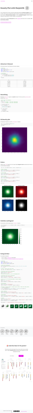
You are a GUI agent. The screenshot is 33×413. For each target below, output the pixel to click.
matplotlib (19, 18)
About (26, 411)
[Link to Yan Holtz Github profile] (14, 411)
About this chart (9, 22)
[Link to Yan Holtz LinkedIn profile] (17, 411)
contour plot (9, 257)
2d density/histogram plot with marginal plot (15, 258)
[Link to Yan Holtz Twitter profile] (15, 411)
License (24, 411)
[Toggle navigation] (32, 1)
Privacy (22, 411)
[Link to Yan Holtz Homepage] (19, 411)
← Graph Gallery (2, 1)
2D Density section (3, 22)
